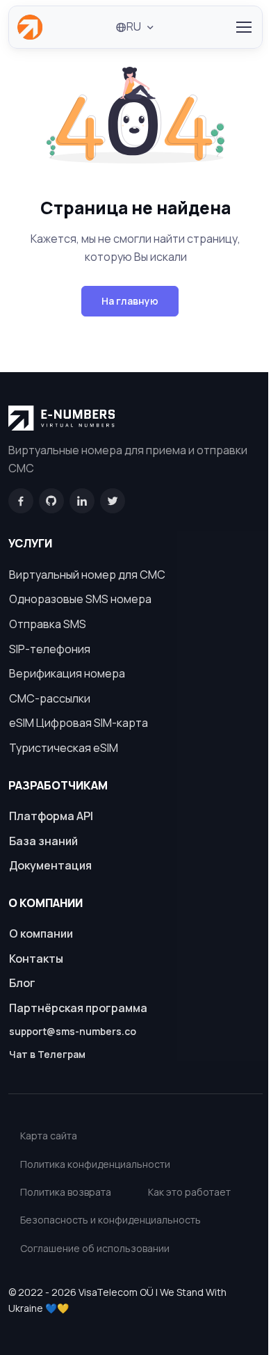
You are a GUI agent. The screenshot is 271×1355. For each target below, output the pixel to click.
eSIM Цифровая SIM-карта (78, 722)
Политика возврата (65, 1191)
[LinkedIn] (82, 500)
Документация (50, 865)
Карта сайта (48, 1135)
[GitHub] (51, 500)
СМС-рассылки (49, 698)
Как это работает (189, 1191)
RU (133, 26)
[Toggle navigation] (243, 27)
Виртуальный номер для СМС (87, 574)
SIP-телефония (49, 649)
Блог (22, 983)
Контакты (36, 958)
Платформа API (51, 816)
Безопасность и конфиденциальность (110, 1219)
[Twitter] (112, 500)
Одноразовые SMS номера (80, 599)
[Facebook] (20, 500)
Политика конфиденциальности (95, 1164)
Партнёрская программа (78, 1008)
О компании (41, 933)
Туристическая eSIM (63, 747)
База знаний (43, 841)
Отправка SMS (47, 624)
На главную (129, 300)
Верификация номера (67, 673)
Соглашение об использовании (95, 1248)
